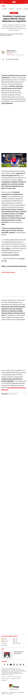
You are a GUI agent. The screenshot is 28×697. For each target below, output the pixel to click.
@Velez (7, 248)
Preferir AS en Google (13, 59)
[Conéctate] (26, 2)
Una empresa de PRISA (14, 686)
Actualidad (4, 8)
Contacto (3, 676)
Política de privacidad (16, 676)
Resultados (11, 8)
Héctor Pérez (10, 51)
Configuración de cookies (15, 678)
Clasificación (19, 8)
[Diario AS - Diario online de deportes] (14, 2)
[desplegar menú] (2, 2)
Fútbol (3, 6)
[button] (2, 59)
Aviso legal (9, 676)
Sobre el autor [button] (9, 53)
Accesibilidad (4, 680)
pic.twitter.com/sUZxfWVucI (10, 255)
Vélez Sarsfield (13, 394)
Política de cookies (5, 678)
